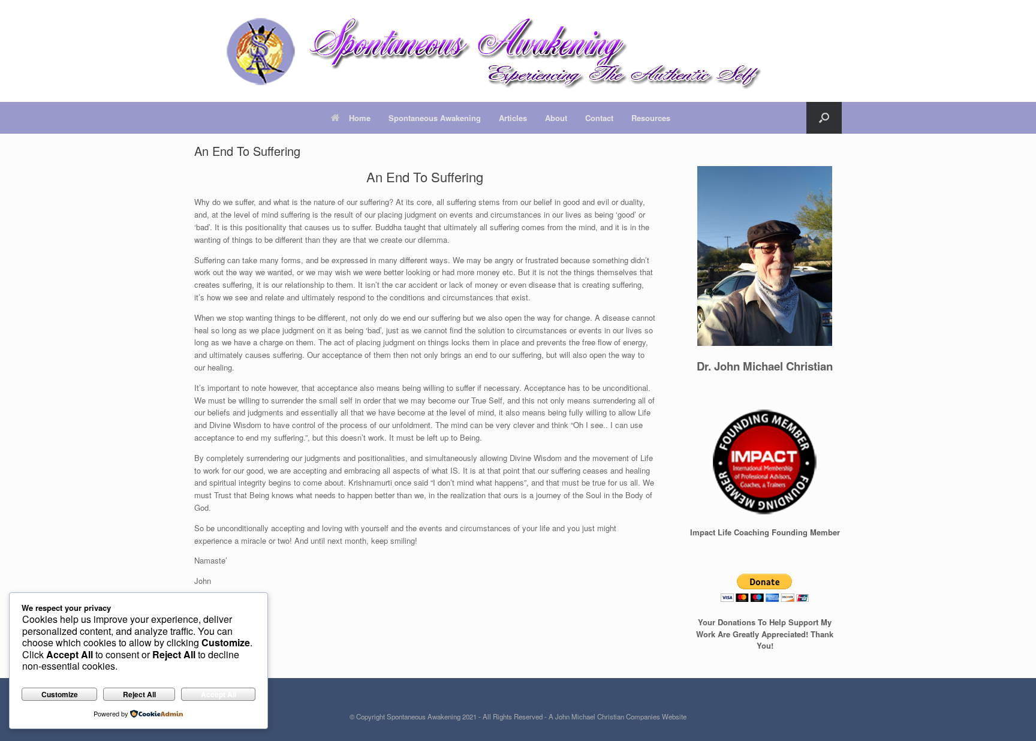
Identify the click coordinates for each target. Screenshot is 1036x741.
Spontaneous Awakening (435, 117)
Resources (650, 117)
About (556, 117)
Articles (513, 117)
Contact (599, 117)
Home (360, 117)
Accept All (218, 694)
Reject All (139, 694)
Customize (59, 694)
